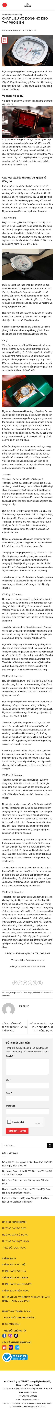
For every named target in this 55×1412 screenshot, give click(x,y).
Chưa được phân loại (12, 15)
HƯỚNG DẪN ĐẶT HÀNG (15, 1241)
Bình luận (11, 1056)
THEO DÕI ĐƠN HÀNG (14, 1248)
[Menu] (4, 5)
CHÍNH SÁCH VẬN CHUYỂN (16, 1284)
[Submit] (50, 1145)
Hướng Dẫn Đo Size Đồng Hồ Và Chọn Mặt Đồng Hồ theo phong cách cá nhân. (26, 1191)
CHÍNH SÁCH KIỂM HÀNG (15, 1291)
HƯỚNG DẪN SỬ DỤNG (15, 1235)
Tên (8, 1080)
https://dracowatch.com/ (32, 960)
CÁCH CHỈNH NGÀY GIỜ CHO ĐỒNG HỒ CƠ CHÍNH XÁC (14, 1027)
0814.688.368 (31, 1396)
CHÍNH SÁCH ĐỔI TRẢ (14, 1271)
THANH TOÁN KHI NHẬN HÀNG (18, 1317)
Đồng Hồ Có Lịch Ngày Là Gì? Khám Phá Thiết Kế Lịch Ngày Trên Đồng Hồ (27, 1164)
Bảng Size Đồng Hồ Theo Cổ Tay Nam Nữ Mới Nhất (25, 1182)
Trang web (10, 1106)
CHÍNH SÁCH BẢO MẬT (14, 1264)
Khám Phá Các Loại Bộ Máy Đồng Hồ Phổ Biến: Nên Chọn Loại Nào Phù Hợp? (25, 1200)
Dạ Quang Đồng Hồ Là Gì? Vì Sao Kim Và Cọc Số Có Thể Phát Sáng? (27, 1173)
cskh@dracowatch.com (30, 1400)
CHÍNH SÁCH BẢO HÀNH (15, 1277)
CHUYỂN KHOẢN (11, 1324)
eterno (33, 30)
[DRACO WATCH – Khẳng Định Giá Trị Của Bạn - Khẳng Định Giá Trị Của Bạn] (27, 5)
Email (9, 1093)
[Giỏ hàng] (51, 5)
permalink (6, 996)
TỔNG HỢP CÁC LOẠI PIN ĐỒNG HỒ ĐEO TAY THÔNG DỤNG (41, 1027)
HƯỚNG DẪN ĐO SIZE (14, 1228)
